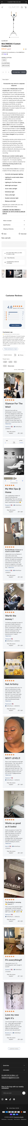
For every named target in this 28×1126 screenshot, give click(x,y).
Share (5, 233)
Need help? (24, 233)
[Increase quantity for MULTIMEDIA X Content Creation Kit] (8, 72)
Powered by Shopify (18, 1117)
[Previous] (2, 2)
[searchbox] (8, 355)
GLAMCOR (4, 41)
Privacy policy (10, 1119)
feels (15, 362)
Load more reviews (14, 1048)
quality (10, 362)
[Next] (26, 2)
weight (5, 362)
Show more (11, 366)
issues (4, 366)
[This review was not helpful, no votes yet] (21, 433)
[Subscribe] (23, 1093)
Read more (8, 424)
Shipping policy (23, 1119)
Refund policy (4, 1119)
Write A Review (15, 325)
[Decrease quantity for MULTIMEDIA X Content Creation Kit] (3, 72)
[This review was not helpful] (21, 577)
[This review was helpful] (18, 433)
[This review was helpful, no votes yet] (18, 853)
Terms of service (17, 1119)
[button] (4, 60)
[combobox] (19, 369)
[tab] (5, 79)
